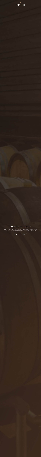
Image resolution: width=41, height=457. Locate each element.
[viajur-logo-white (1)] (20, 4)
